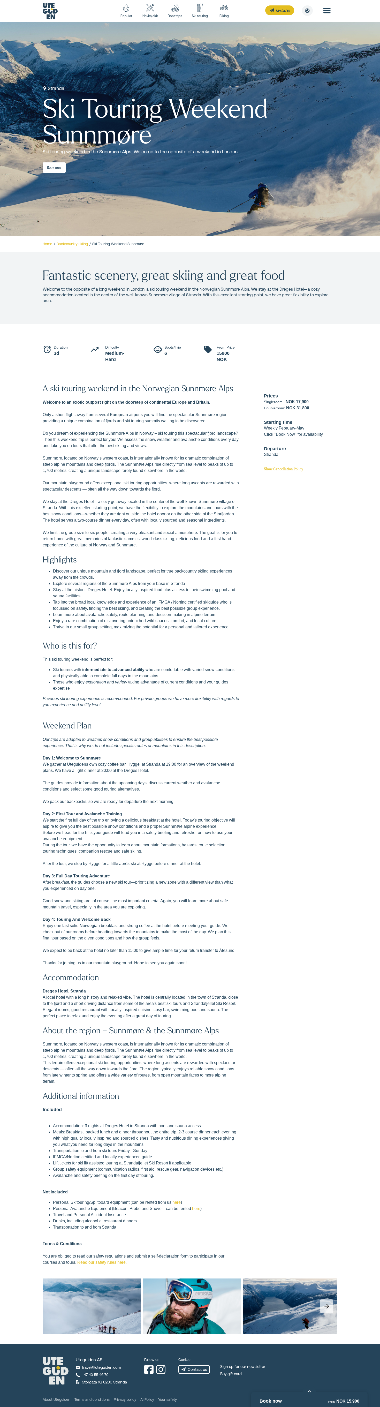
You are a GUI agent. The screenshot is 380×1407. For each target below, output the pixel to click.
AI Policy (147, 1399)
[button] (307, 10)
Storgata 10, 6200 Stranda (104, 1382)
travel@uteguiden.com (101, 1367)
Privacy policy (125, 1399)
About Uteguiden (56, 1399)
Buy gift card (231, 1374)
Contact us (197, 1369)
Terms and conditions (92, 1399)
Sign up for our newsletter (242, 1366)
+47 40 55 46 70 (95, 1375)
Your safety (167, 1399)
